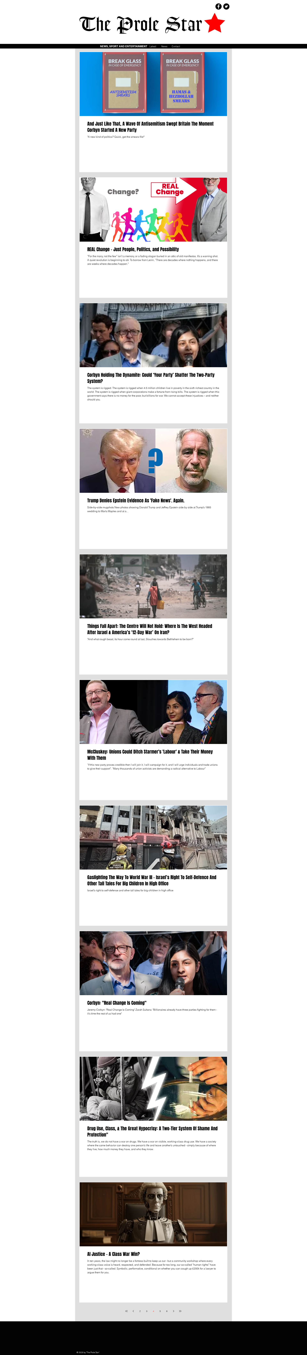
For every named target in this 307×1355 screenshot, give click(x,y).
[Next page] (173, 1311)
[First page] (126, 1311)
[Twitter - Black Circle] (226, 6)
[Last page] (180, 1311)
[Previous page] (133, 1311)
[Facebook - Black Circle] (218, 6)
